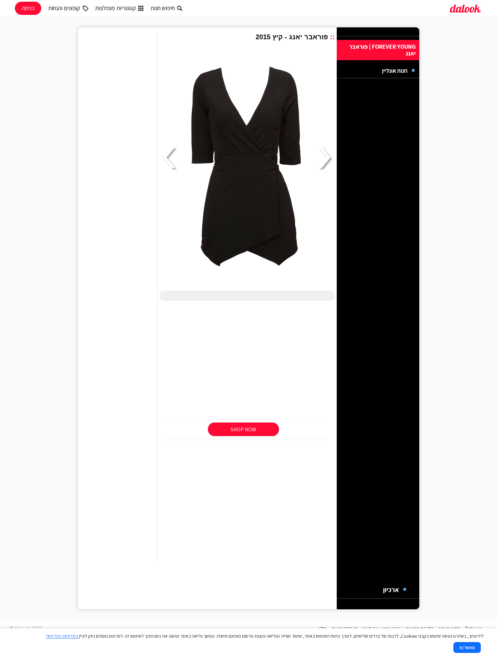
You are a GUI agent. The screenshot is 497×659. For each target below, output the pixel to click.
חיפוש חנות (162, 8)
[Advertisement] (247, 360)
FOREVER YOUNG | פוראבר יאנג (382, 50)
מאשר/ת (467, 647)
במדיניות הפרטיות (62, 636)
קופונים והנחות (64, 8)
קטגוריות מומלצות (115, 8)
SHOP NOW (243, 429)
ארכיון (391, 590)
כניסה (28, 8)
